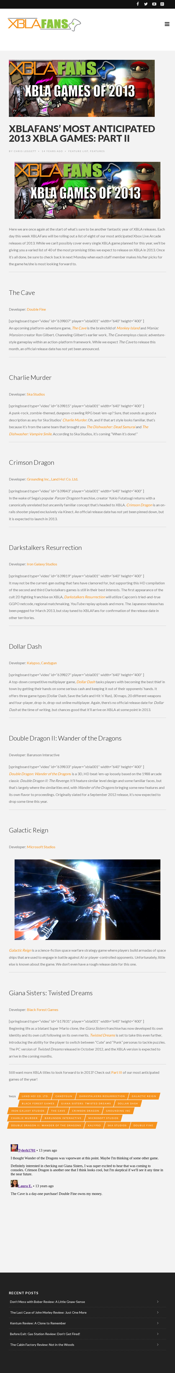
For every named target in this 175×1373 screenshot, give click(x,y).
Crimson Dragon (85, 1110)
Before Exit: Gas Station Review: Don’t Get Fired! (45, 1334)
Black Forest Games (42, 1009)
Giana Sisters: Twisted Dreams (86, 1103)
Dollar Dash (128, 1103)
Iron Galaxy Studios (42, 564)
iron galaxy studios (27, 1110)
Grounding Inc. (38, 479)
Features (97, 151)
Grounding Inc (118, 1110)
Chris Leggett (25, 151)
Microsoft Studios (41, 847)
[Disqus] (87, 1199)
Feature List (78, 151)
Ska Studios (36, 394)
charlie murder (24, 1118)
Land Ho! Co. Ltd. (35, 1096)
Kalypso (33, 663)
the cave (58, 1110)
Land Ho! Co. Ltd (64, 479)
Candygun (49, 663)
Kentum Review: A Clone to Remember (38, 1323)
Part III (116, 1072)
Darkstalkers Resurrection (102, 1096)
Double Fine (36, 309)
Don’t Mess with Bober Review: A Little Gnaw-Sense (47, 1302)
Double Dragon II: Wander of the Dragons (46, 1125)
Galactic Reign (144, 1096)
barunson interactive (63, 1118)
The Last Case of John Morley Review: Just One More (48, 1312)
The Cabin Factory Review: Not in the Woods (42, 1345)
